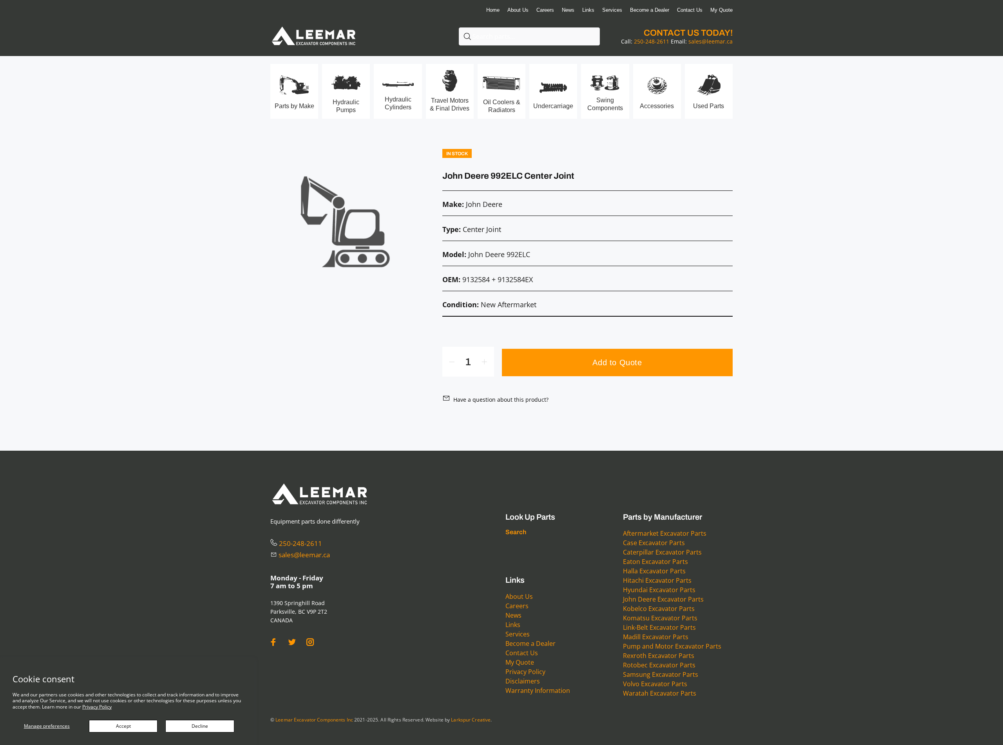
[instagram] (310, 642)
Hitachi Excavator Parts (657, 580)
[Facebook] (273, 642)
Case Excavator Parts (654, 542)
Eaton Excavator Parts (655, 561)
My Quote (519, 662)
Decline (200, 726)
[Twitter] (292, 642)
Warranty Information (537, 690)
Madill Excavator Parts (655, 637)
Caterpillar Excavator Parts (662, 552)
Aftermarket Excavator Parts (664, 533)
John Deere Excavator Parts (663, 599)
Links (512, 624)
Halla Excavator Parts (654, 571)
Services (517, 634)
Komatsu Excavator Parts (660, 618)
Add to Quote (617, 362)
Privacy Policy (97, 706)
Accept (123, 726)
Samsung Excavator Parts (660, 674)
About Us (519, 596)
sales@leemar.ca (710, 41)
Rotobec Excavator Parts (659, 665)
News (513, 615)
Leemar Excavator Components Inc (314, 719)
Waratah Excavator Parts (659, 693)
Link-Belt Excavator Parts (659, 627)
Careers (517, 606)
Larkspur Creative (471, 719)
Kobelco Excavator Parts (659, 608)
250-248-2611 (651, 41)
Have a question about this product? (501, 399)
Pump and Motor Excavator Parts (672, 646)
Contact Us (521, 653)
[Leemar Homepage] (313, 27)
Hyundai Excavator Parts (659, 589)
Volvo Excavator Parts (655, 684)
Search (515, 532)
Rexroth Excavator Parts (658, 655)
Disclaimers (522, 681)
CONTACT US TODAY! (688, 33)
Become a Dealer (530, 643)
